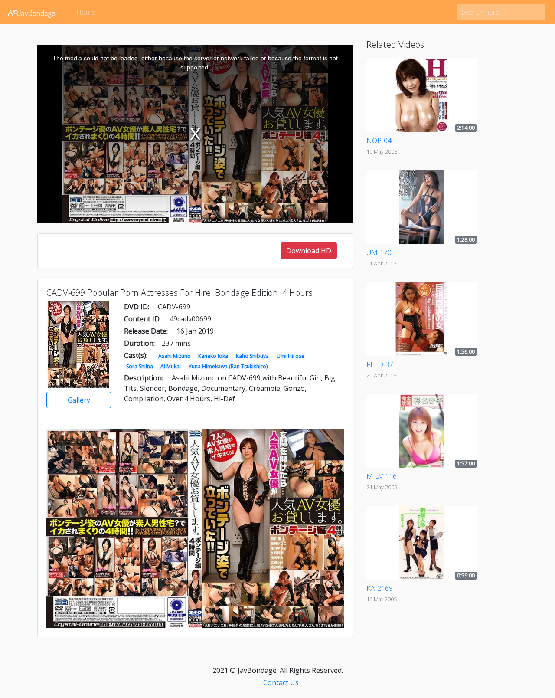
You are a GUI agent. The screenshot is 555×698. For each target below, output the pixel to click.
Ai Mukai (170, 366)
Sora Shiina (139, 366)
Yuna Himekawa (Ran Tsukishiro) (228, 366)
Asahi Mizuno (174, 356)
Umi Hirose (290, 356)
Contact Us (281, 682)
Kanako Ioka (213, 356)
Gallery (79, 400)
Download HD (308, 251)
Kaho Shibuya (252, 356)
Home (85, 12)
